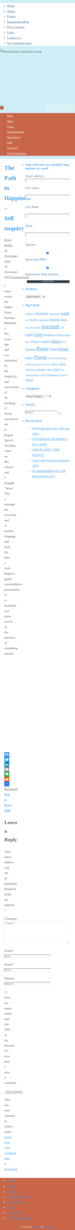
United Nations (32, 375)
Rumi (48, 364)
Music (27, 342)
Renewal (37, 364)
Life (62, 327)
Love (38, 334)
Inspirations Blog (18, 22)
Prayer (40, 357)
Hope (64, 319)
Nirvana (37, 1226)
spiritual (29, 369)
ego (26, 320)
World (29, 380)
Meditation (49, 334)
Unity (43, 375)
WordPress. (48, 1226)
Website (9, 978)
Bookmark (11, 789)
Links (10, 32)
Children (29, 313)
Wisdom (63, 375)
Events (11, 16)
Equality (33, 319)
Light (29, 334)
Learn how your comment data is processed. (11, 1153)
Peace (42, 348)
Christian (41, 313)
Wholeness (53, 375)
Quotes (51, 358)
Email (8, 964)
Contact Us (14, 38)
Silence (55, 364)
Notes (28, 226)
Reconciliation (61, 358)
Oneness (30, 349)
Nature (56, 341)
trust (62, 370)
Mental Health (63, 335)
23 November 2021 (11, 256)
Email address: (34, 176)
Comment (10, 918)
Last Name (32, 207)
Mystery (35, 341)
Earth (65, 313)
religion (29, 364)
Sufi (56, 369)
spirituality (40, 369)
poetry (29, 357)
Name (8, 950)
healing (54, 319)
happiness (43, 319)
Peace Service (16, 27)
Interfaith (50, 326)
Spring (50, 369)
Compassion (54, 313)
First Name (32, 188)
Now (64, 342)
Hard (7, 810)
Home (11, 5)
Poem (53, 349)
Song (62, 364)
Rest (43, 364)
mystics (45, 341)
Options (30, 244)
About (11, 11)
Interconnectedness (33, 327)
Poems (63, 349)
